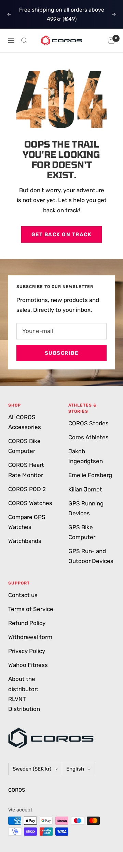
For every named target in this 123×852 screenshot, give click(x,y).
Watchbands (24, 540)
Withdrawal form (30, 637)
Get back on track (61, 234)
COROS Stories (88, 423)
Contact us (23, 595)
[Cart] (111, 40)
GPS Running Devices (86, 508)
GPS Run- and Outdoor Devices (90, 556)
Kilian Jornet (85, 489)
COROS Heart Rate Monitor (26, 469)
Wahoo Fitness (28, 664)
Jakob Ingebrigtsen (85, 456)
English (75, 769)
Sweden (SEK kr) (32, 769)
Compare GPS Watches (26, 522)
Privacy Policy (26, 651)
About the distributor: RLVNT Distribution (24, 693)
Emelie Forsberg (90, 475)
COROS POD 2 (27, 489)
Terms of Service (30, 609)
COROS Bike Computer (24, 446)
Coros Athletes (88, 437)
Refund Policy (26, 623)
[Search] (24, 40)
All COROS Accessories (24, 422)
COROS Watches (30, 503)
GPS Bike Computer (81, 532)
